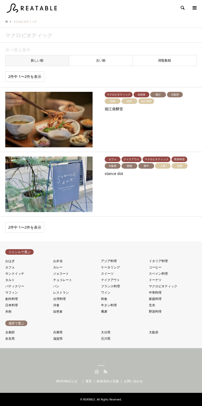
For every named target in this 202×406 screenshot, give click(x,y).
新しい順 (37, 60)
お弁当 (58, 261)
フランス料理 (110, 286)
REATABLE (101, 365)
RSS (105, 371)
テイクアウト (110, 280)
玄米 (152, 305)
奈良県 (10, 338)
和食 (104, 299)
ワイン (105, 292)
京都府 (10, 332)
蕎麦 (104, 311)
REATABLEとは (68, 381)
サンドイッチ (14, 273)
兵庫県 (58, 332)
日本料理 (11, 305)
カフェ (10, 267)
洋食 (56, 305)
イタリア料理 (158, 261)
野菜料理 (155, 311)
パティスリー (14, 286)
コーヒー (155, 267)
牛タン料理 (109, 305)
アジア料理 (109, 261)
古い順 (100, 60)
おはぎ (10, 261)
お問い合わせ (133, 381)
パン (56, 286)
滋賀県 (58, 338)
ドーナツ (155, 280)
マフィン (11, 292)
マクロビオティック (163, 286)
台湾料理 (59, 299)
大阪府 (153, 332)
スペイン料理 (158, 273)
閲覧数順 (164, 60)
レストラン (61, 292)
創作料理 (11, 299)
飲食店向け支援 (108, 381)
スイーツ (107, 273)
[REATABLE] (32, 8)
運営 (88, 381)
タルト (10, 280)
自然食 (58, 311)
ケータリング (110, 267)
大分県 (105, 332)
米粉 (8, 311)
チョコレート (62, 280)
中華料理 (155, 292)
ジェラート (61, 273)
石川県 (105, 338)
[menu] (194, 8)
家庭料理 (155, 299)
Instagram (97, 371)
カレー (58, 267)
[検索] (182, 8)
